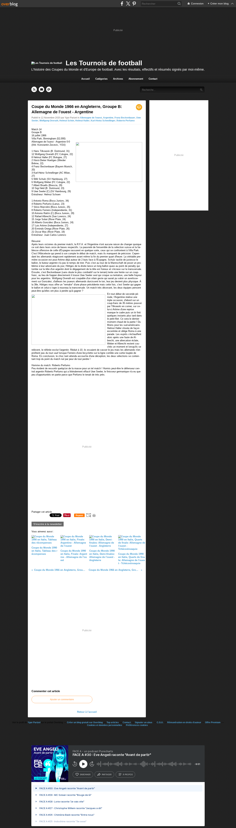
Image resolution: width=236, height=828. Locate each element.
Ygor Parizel (34, 722)
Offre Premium (213, 722)
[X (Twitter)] (128, 3)
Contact (153, 78)
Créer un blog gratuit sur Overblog (85, 722)
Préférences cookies (137, 725)
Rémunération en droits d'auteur (184, 722)
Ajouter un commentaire (62, 699)
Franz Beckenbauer (124, 117)
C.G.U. (160, 722)
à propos (128, 774)
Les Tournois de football (104, 63)
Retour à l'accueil (87, 712)
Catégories (101, 78)
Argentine (108, 117)
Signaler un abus (144, 722)
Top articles (113, 722)
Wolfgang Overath (48, 120)
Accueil (85, 78)
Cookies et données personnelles (104, 725)
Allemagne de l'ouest (91, 117)
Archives (118, 78)
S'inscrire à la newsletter (47, 524)
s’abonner (85, 774)
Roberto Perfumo (126, 120)
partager (107, 774)
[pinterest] (134, 3)
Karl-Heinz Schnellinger (103, 120)
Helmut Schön (66, 120)
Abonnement (136, 78)
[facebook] (122, 3)
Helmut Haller (82, 120)
